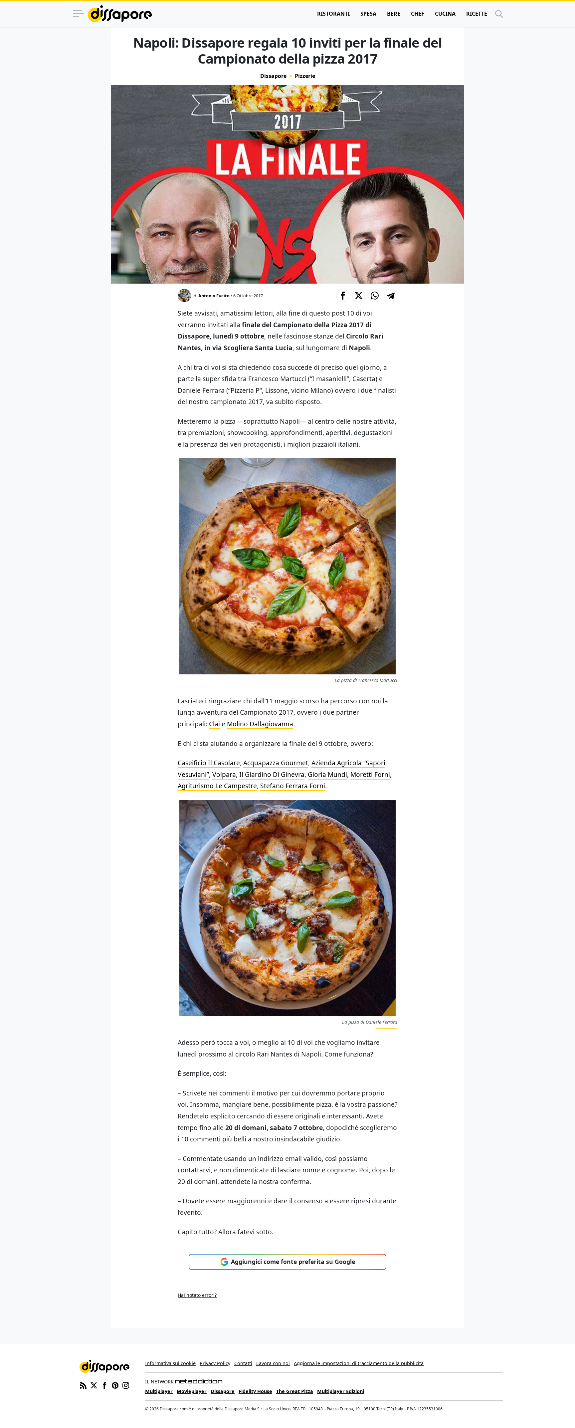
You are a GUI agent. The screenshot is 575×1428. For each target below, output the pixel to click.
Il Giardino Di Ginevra (271, 774)
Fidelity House (255, 1391)
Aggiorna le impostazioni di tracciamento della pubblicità (359, 1363)
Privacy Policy (215, 1363)
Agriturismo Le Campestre (217, 785)
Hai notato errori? (197, 1295)
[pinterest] (115, 1384)
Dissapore (273, 76)
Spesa (368, 13)
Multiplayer (159, 1391)
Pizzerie (305, 76)
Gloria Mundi (327, 774)
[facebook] (104, 1384)
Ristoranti (333, 13)
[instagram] (125, 1384)
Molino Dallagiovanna (260, 723)
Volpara (224, 774)
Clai (214, 723)
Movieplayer (192, 1391)
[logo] (120, 13)
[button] (342, 295)
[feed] (83, 1384)
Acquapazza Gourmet (275, 762)
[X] (94, 1384)
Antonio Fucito (214, 296)
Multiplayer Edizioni (340, 1391)
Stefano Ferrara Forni (292, 785)
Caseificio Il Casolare (209, 762)
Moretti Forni (370, 774)
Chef (417, 13)
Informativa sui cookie (170, 1363)
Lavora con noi (273, 1363)
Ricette (476, 13)
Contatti (243, 1363)
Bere (393, 13)
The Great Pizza (294, 1391)
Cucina (445, 13)
